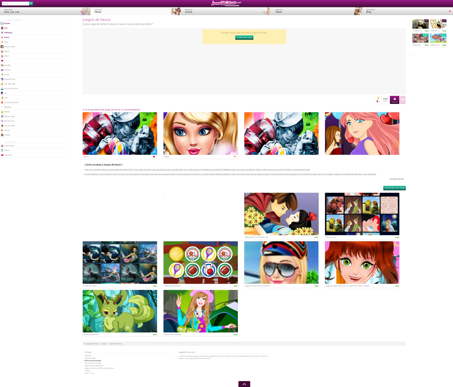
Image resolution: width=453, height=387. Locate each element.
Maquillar (7, 107)
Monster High (9, 116)
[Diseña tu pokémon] (120, 311)
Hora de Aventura (11, 88)
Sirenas (7, 130)
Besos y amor (331, 237)
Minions (7, 112)
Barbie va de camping (172, 334)
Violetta (7, 135)
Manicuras (417, 45)
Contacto (87, 371)
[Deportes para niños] (201, 262)
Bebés (6, 56)
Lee (5, 93)
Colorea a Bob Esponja (438, 31)
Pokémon (8, 33)
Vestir (279, 11)
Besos (6, 60)
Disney (6, 74)
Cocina (188, 11)
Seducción (8, 155)
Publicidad (88, 356)
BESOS (86, 157)
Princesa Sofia (9, 126)
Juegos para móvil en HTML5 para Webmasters (99, 368)
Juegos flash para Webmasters (94, 366)
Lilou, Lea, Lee (11, 11)
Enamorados (9, 146)
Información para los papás (93, 363)
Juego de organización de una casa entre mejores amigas (348, 286)
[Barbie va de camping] (201, 311)
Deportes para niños (172, 286)
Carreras (7, 70)
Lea (5, 28)
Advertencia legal (90, 358)
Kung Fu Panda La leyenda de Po (421, 31)
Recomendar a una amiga (394, 188)
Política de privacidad (93, 361)
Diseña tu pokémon (91, 334)
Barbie (6, 51)
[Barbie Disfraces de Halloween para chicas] (438, 38)
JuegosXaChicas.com (226, 3)
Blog (370, 11)
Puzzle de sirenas (90, 286)
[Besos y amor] (362, 214)
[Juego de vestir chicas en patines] (281, 262)
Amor (6, 42)
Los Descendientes (11, 102)
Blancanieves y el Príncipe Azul (256, 237)
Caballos (7, 65)
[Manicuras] (420, 38)
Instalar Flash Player (244, 37)
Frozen (7, 23)
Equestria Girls (9, 79)
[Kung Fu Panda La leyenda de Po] (420, 24)
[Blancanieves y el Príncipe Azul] (281, 214)
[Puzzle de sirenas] (120, 262)
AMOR (166, 157)
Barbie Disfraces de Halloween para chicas (438, 45)
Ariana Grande (9, 46)
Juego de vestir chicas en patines (257, 286)
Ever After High (9, 84)
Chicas (98, 11)
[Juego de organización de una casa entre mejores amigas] (362, 262)
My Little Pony (9, 121)
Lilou (6, 98)
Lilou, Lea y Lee (398, 179)
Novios (6, 150)
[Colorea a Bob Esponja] (438, 24)
